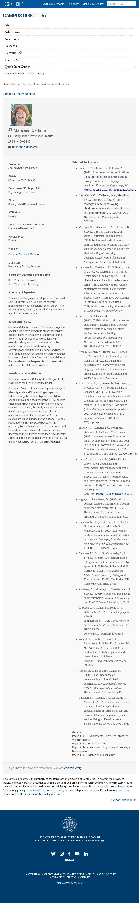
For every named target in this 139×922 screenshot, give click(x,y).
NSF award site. (52, 441)
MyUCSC (48, 4)
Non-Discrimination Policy (56, 874)
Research (11, 45)
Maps (86, 4)
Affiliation (14, 212)
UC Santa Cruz (13, 4)
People (60, 4)
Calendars (73, 4)
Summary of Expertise (21, 292)
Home (6, 73)
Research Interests (19, 321)
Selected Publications (85, 162)
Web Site (13, 248)
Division (13, 176)
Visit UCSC (12, 60)
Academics (12, 39)
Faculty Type (15, 236)
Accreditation (33, 874)
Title (11, 200)
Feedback (69, 859)
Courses (77, 732)
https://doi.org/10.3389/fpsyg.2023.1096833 (110, 190)
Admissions (12, 32)
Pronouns (14, 164)
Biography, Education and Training (29, 274)
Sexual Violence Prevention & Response (71, 877)
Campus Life (13, 53)
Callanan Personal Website (23, 254)
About (9, 25)
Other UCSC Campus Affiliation (26, 224)
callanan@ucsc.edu (25, 147)
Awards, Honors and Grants (24, 373)
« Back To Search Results (19, 94)
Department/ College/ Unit (24, 188)
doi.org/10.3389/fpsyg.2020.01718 (115, 493)
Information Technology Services (43, 794)
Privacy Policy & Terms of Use (102, 874)
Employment (78, 874)
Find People (17, 73)
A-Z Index (98, 4)
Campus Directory (25, 15)
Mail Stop (14, 262)
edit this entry (73, 768)
